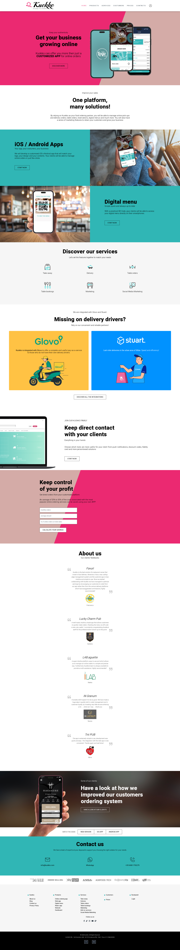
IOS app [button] (100, 832)
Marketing (83, 908)
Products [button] (94, 6)
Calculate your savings (53, 530)
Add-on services (85, 910)
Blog (31, 901)
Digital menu (59, 903)
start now (22, 167)
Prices (130, 6)
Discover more (58, 66)
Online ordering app (61, 899)
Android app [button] (114, 832)
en (94, 942)
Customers (118, 6)
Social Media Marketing (88, 912)
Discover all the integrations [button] (90, 397)
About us (32, 899)
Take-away (84, 899)
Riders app (58, 906)
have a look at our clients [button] (95, 809)
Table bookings (85, 906)
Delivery (83, 901)
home (84, 6)
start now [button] (72, 458)
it (86, 942)
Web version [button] (86, 832)
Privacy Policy (34, 906)
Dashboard (58, 910)
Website (57, 908)
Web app (58, 901)
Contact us (32, 903)
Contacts (141, 6)
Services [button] (106, 6)
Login (133, 899)
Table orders (84, 903)
